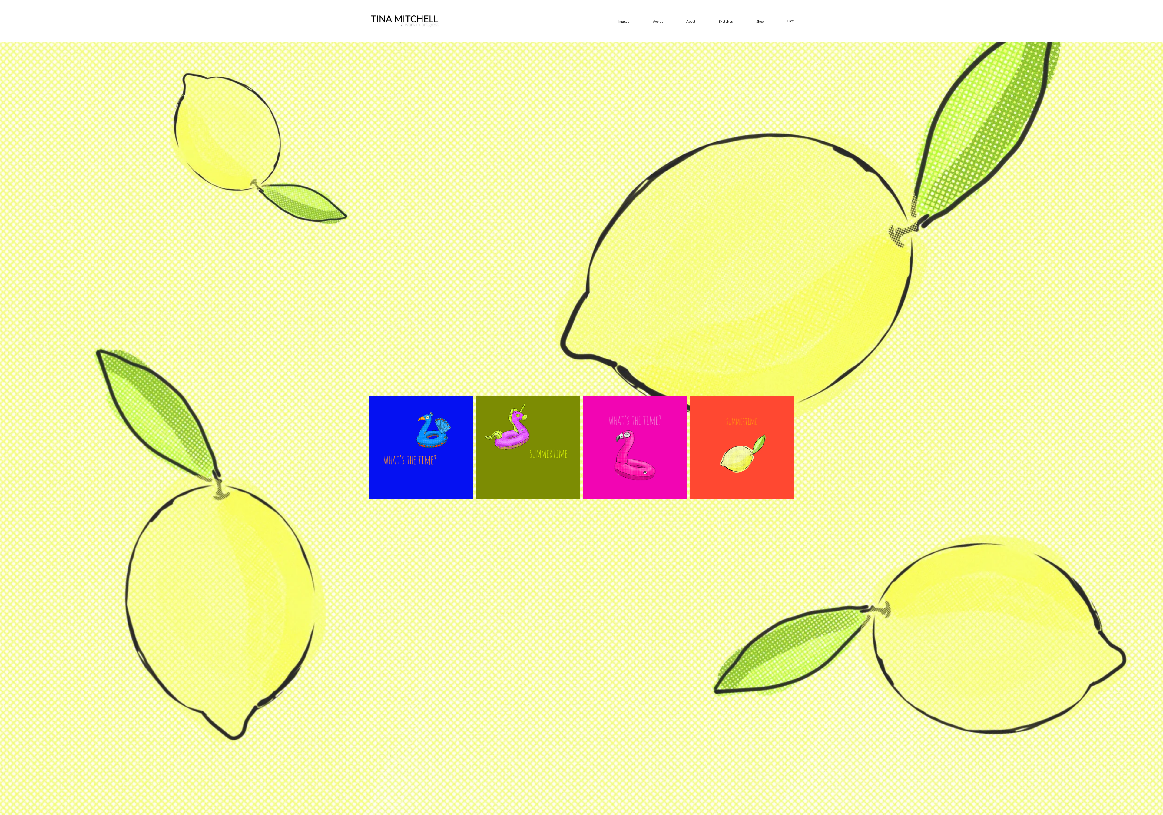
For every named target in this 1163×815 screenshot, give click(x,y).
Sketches (726, 21)
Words (658, 21)
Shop (760, 21)
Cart (790, 21)
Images (623, 21)
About (690, 21)
